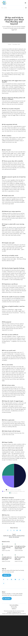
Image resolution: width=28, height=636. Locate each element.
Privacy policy (14, 606)
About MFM (7, 598)
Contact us (14, 608)
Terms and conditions (14, 605)
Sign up (5, 575)
